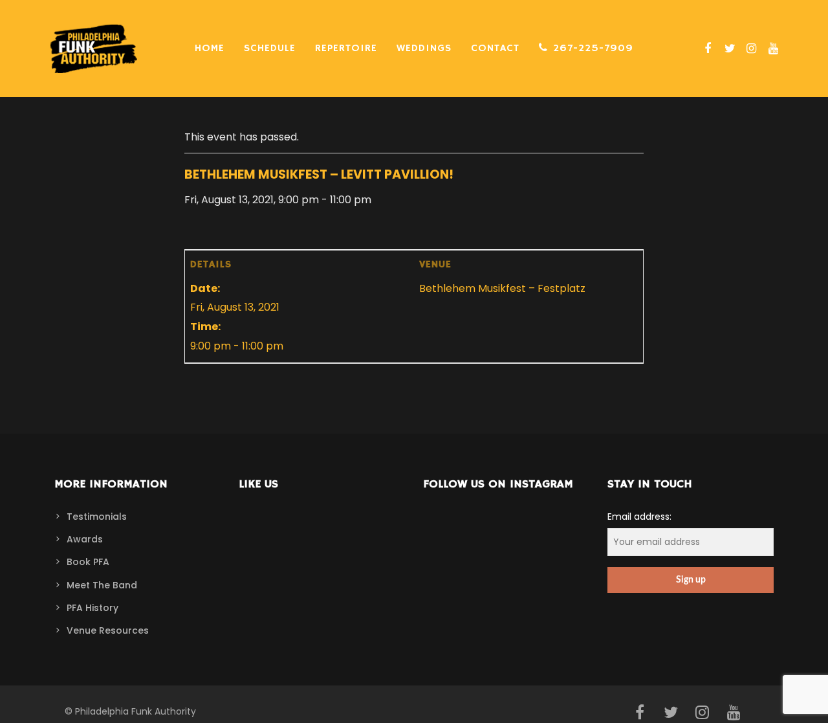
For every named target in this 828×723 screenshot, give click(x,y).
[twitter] (728, 48)
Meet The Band (102, 585)
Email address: (639, 516)
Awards (85, 539)
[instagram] (750, 48)
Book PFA (88, 561)
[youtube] (772, 48)
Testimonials (97, 516)
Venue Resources (108, 630)
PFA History (92, 607)
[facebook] (706, 48)
